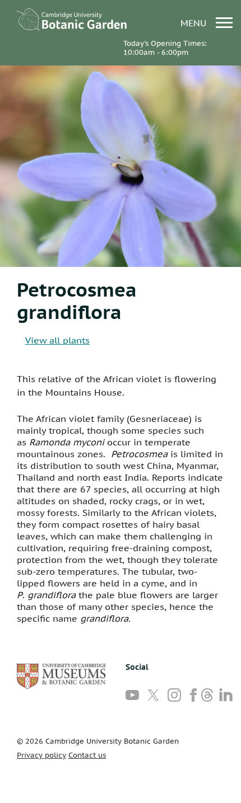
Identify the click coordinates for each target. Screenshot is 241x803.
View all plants (57, 340)
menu (194, 22)
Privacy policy (41, 755)
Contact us (87, 755)
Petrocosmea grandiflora (77, 300)
